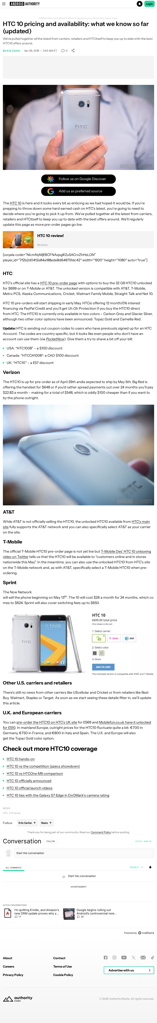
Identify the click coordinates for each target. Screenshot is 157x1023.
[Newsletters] (143, 957)
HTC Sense (15, 813)
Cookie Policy (63, 975)
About (7, 958)
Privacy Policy (13, 975)
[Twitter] (133, 957)
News (6, 808)
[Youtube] (124, 957)
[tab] (13, 867)
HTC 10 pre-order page (58, 283)
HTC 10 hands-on (21, 759)
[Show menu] (4, 4)
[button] (78, 4)
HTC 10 (15, 203)
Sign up (147, 841)
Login (149, 4)
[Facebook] (105, 957)
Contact (59, 958)
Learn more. (111, 18)
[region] (78, 887)
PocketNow (55, 339)
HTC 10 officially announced (29, 781)
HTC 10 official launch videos (29, 788)
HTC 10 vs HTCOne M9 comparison (35, 773)
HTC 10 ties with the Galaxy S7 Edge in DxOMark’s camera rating (58, 795)
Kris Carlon (13, 50)
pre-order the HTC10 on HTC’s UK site (46, 722)
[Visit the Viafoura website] (146, 933)
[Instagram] (114, 957)
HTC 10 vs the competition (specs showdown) (43, 766)
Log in (138, 841)
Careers (8, 966)
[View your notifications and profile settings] (150, 867)
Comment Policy (101, 832)
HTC (5, 813)
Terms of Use (62, 966)
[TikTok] (152, 957)
